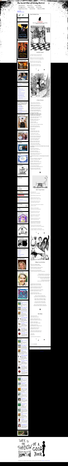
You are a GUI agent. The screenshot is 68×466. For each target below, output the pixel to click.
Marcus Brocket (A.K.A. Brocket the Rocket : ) (23, 201)
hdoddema (43, 460)
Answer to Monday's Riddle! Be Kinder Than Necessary (24, 317)
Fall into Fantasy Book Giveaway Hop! (23, 383)
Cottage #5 (19, 253)
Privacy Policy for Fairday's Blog (21, 99)
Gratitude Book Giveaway (24, 388)
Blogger (49, 460)
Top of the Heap (32, 8)
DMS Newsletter (20, 84)
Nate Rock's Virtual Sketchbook (21, 96)
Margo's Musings (31, 7)
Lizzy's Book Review (22, 7)
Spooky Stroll (19, 91)
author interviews (23, 111)
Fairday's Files (19, 250)
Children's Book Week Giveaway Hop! (23, 398)
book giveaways (20, 112)
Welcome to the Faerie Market (21, 90)
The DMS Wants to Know (23, 8)
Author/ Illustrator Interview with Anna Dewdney (24, 424)
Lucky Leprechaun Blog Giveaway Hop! (24, 404)
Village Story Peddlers (41, 8)
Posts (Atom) (41, 351)
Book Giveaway (29, 5)
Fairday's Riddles (38, 5)
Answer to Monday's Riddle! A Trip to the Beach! (24, 307)
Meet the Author (39, 7)
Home (40, 348)
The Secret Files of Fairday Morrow (31, 3)
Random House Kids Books (21, 254)
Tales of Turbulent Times (21, 95)
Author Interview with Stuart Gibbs (23, 419)
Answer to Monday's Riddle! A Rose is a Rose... (24, 333)
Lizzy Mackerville (21, 199)
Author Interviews (22, 5)
